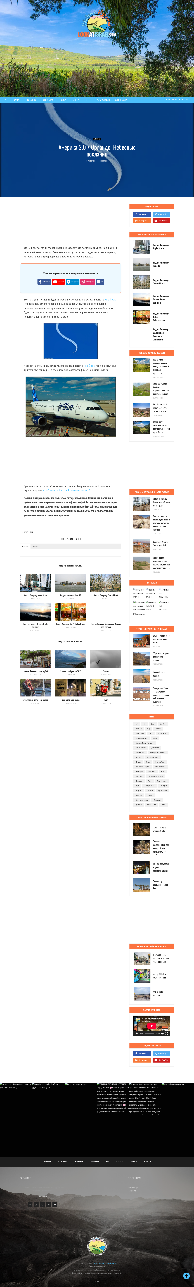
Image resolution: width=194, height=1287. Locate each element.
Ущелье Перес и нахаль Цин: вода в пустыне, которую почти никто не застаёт (161, 522)
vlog (148, 729)
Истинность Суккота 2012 (70, 671)
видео (155, 738)
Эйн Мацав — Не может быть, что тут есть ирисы (160, 408)
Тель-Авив (31, 99)
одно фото (139, 776)
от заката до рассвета (156, 776)
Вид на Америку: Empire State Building (35, 625)
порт (137, 786)
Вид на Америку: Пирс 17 (70, 595)
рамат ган (139, 795)
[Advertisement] (97, 76)
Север (63, 99)
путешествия (162, 790)
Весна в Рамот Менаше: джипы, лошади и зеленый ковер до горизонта (161, 366)
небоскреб (139, 771)
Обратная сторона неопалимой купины (161, 656)
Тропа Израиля (103, 99)
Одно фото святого (158, 993)
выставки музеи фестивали (144, 743)
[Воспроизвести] (137, 1033)
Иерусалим (48, 99)
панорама (139, 781)
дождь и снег (140, 752)
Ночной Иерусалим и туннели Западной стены (161, 867)
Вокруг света (121, 99)
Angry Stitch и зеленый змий (159, 975)
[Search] (187, 100)
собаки (150, 795)
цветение (139, 805)
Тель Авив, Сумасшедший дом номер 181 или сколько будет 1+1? (161, 848)
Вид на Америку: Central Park (106, 595)
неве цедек (151, 771)
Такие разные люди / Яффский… (35, 699)
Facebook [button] (25, 546)
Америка (97, 139)
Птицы (106, 671)
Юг (87, 99)
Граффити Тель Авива (71, 699)
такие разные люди (142, 800)
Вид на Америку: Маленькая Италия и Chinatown (106, 625)
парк (149, 781)
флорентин (157, 800)
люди (148, 762)
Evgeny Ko (91, 161)
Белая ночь (132, 1191)
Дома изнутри (133, 1187)
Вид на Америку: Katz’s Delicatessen (71, 624)
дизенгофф (155, 748)
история (138, 757)
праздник (164, 786)
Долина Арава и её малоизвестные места (161, 639)
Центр (76, 99)
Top (97, 1281)
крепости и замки (152, 757)
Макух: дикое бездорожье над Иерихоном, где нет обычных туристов (161, 562)
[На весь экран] (166, 1033)
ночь (162, 771)
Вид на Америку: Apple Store (35, 595)
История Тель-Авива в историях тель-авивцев (161, 958)
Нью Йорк (110, 299)
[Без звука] (162, 1033)
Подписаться (140, 614)
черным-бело (151, 805)
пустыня (150, 790)
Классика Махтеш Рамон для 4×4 (160, 543)
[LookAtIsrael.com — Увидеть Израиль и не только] (97, 23)
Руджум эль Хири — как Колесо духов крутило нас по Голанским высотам (161, 694)
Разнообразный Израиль (160, 674)
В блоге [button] (35, 546)
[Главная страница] (6, 100)
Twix (106, 699)
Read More (43, 1196)
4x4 (137, 724)
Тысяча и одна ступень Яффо (159, 829)
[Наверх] (186, 1276)
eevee (152, 724)
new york (162, 724)
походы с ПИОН (150, 786)
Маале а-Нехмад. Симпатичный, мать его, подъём (161, 502)
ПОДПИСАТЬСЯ (98, 1101)
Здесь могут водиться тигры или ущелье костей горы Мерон (161, 427)
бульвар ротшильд (142, 738)
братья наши (162, 733)
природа (138, 790)
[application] (151, 1026)
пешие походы (162, 781)
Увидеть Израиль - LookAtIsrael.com (105, 1263)
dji (144, 724)
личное (138, 762)
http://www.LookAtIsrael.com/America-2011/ (66, 490)
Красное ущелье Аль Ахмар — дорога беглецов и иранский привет (161, 388)
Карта (16, 99)
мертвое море (159, 762)
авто (151, 733)
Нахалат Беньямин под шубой (35, 671)
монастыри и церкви (142, 767)
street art (139, 729)
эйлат (163, 805)
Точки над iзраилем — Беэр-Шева (161, 885)
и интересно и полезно (157, 752)
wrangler (158, 729)
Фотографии (27, 532)
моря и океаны (160, 767)
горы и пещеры (141, 748)
